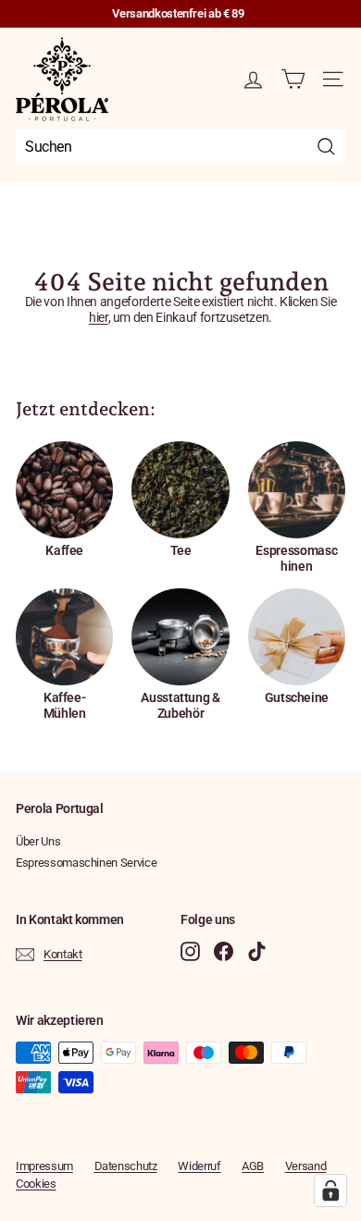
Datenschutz (125, 1166)
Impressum (44, 1166)
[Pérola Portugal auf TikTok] (257, 951)
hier (98, 317)
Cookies (36, 1183)
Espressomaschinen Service (86, 863)
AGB (253, 1166)
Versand (306, 1166)
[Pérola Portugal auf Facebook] (223, 951)
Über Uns (38, 841)
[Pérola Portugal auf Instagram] (190, 951)
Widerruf (199, 1166)
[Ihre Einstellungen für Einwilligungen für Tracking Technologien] (330, 1190)
